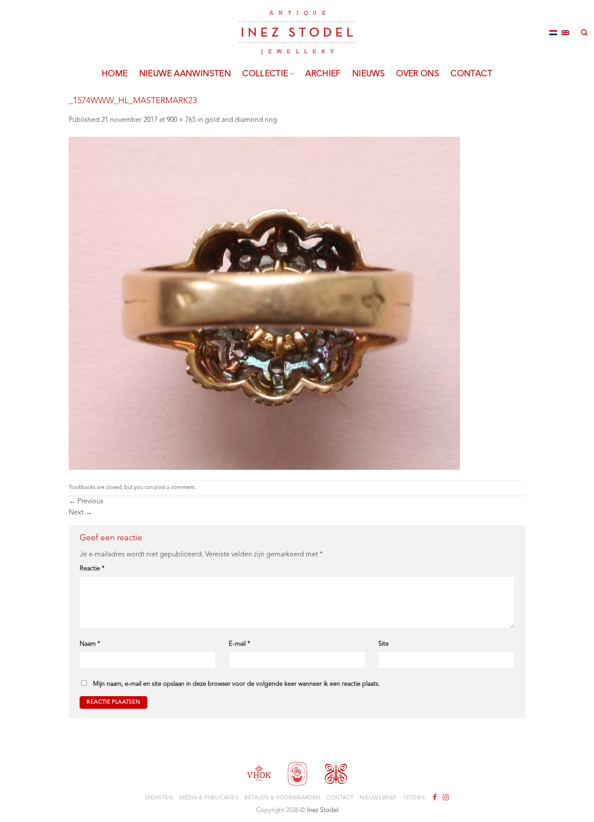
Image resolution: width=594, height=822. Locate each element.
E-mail (239, 644)
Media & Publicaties (209, 798)
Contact (471, 74)
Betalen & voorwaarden (282, 798)
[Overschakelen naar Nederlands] (553, 32)
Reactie (92, 569)
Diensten (159, 798)
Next (80, 512)
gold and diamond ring (241, 120)
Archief (323, 74)
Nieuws (368, 74)
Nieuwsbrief (378, 798)
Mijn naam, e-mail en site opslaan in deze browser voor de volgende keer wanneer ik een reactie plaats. (236, 684)
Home (115, 74)
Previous (86, 501)
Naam (90, 644)
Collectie (265, 74)
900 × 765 (181, 120)
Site (383, 644)
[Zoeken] (584, 32)
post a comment (174, 487)
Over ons (417, 74)
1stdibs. (415, 798)
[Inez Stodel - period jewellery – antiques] (297, 32)
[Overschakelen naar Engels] (565, 32)
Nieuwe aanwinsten (185, 74)
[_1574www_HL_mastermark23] (264, 303)
